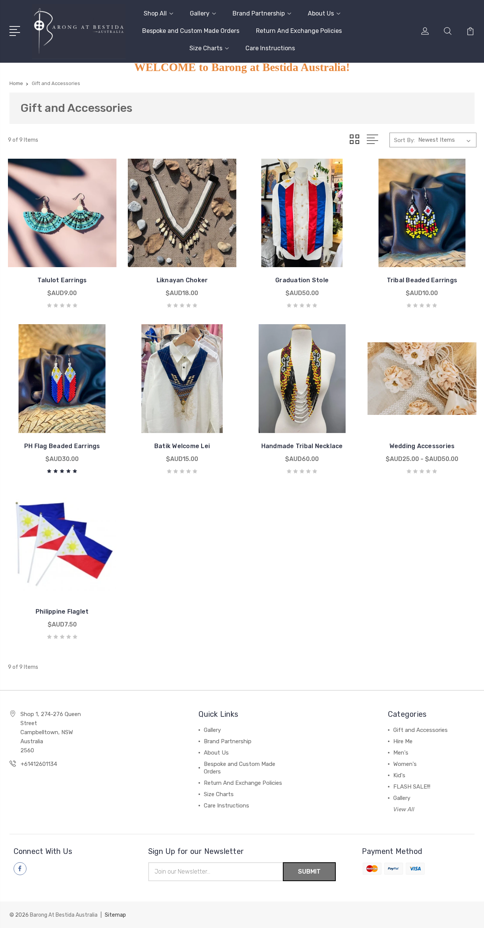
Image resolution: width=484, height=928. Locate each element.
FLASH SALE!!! (411, 786)
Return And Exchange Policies (299, 30)
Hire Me (403, 741)
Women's (405, 764)
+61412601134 (39, 764)
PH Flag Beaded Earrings (62, 446)
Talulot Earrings (62, 280)
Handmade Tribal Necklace (302, 446)
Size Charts (205, 48)
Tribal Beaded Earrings (422, 280)
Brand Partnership (259, 13)
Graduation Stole (302, 280)
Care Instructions (270, 48)
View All (403, 809)
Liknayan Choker (182, 280)
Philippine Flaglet (62, 611)
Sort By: (404, 140)
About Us (321, 13)
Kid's (399, 775)
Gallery (199, 13)
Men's (400, 752)
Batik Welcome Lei (182, 446)
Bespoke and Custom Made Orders (190, 30)
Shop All (155, 13)
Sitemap (115, 915)
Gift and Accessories (420, 730)
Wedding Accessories (422, 446)
